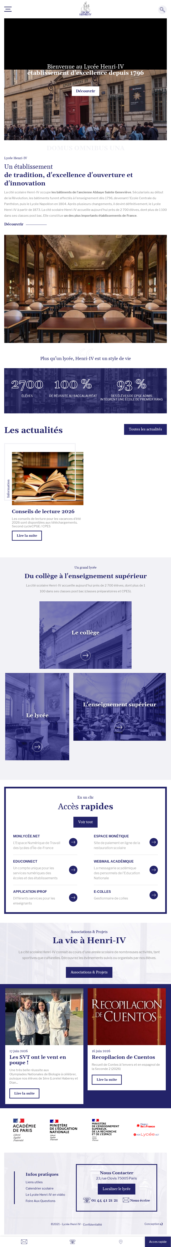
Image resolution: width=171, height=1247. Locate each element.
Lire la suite (24, 1093)
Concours (26, 994)
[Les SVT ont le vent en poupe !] (44, 1016)
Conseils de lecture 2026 (43, 511)
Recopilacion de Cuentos (123, 1057)
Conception (152, 1224)
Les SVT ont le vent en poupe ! (37, 1060)
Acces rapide (158, 1241)
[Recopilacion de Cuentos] (127, 1016)
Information (8, 489)
